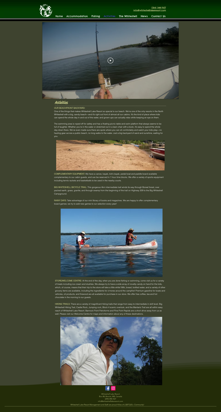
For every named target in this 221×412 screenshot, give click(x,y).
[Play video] (110, 60)
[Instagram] (113, 388)
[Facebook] (107, 388)
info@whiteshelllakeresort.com (110, 401)
